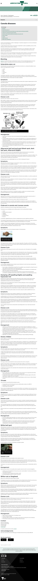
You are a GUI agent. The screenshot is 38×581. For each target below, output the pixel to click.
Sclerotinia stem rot (5, 29)
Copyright (3, 558)
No (11, 539)
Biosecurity (6, 15)
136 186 (15, 528)
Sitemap (21, 560)
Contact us (22, 561)
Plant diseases (10, 15)
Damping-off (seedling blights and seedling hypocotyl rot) (12, 33)
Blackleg (3, 28)
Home (2, 15)
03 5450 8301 (3, 527)
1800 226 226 (3, 570)
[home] (19, 3)
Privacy (2, 560)
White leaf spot (5, 38)
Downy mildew (4, 35)
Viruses (3, 36)
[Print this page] (33, 15)
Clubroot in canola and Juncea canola (9, 32)
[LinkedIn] (36, 15)
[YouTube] (5, 556)
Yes (4, 539)
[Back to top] (34, 577)
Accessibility (22, 558)
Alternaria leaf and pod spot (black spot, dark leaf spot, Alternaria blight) (15, 31)
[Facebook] (35, 15)
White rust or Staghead (6, 39)
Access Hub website (22, 567)
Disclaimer (3, 561)
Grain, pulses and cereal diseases (7, 16)
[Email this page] (31, 15)
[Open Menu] (1, 3)
